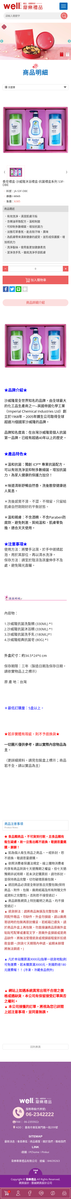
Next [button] (69, 41)
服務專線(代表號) (36, 1108)
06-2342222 (40, 1114)
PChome (34, 1152)
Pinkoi (45, 1152)
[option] (35, 41)
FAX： (19, 1121)
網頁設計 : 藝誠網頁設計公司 (35, 1183)
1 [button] (62, 54)
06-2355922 (31, 1121)
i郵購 (24, 1152)
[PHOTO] (35, 130)
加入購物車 (38, 280)
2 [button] (68, 54)
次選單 (11, 87)
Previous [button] (1, 41)
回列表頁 (35, 1046)
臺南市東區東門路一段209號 (41, 1127)
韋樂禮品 (23, 6)
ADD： (20, 1127)
